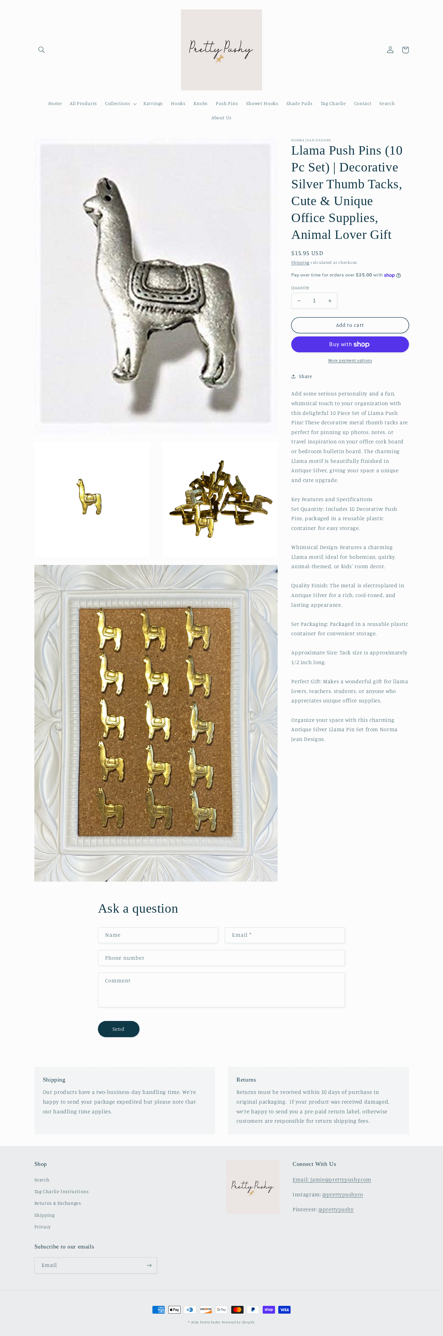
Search (42, 1179)
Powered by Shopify (238, 1322)
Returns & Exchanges (57, 1203)
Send (119, 1029)
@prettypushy (336, 1209)
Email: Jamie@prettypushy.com (332, 1179)
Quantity (300, 287)
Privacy (42, 1226)
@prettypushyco (342, 1194)
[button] (41, 49)
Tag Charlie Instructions (61, 1191)
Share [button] (305, 376)
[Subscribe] (148, 1265)
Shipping (300, 262)
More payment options (350, 360)
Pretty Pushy (210, 1322)
